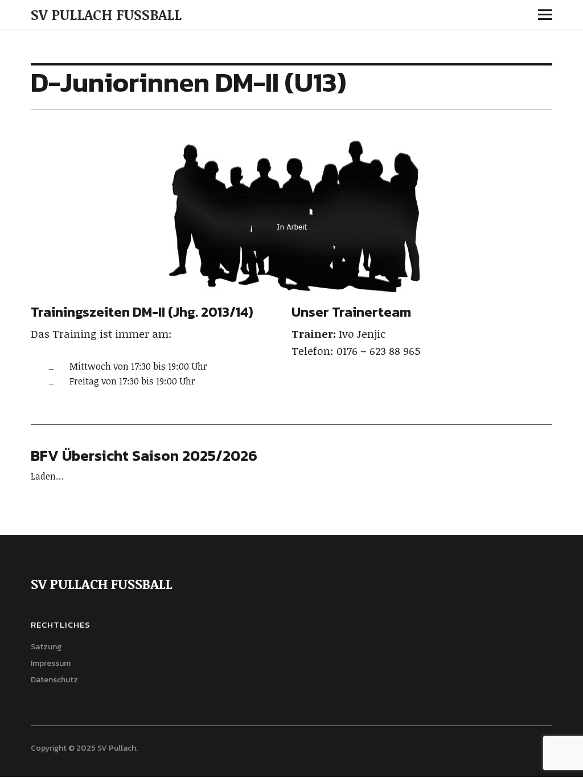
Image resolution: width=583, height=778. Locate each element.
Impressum (51, 663)
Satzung (46, 647)
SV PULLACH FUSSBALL (106, 14)
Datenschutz (54, 680)
